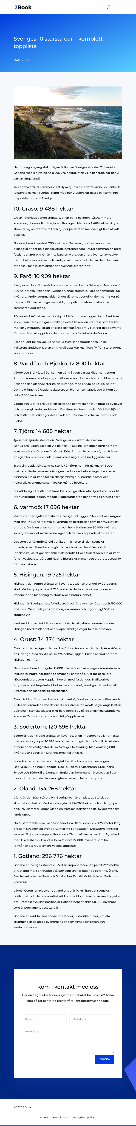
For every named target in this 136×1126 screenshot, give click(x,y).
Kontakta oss (61, 1117)
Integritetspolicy (84, 1117)
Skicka (105, 1059)
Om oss (43, 1117)
